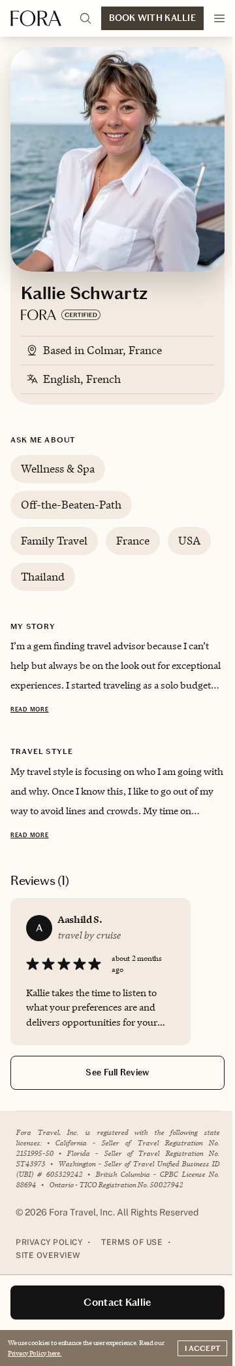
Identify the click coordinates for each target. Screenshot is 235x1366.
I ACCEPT (202, 1348)
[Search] (85, 18)
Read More (29, 709)
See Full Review (117, 1072)
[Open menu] (219, 18)
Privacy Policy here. (34, 1352)
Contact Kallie (117, 1302)
